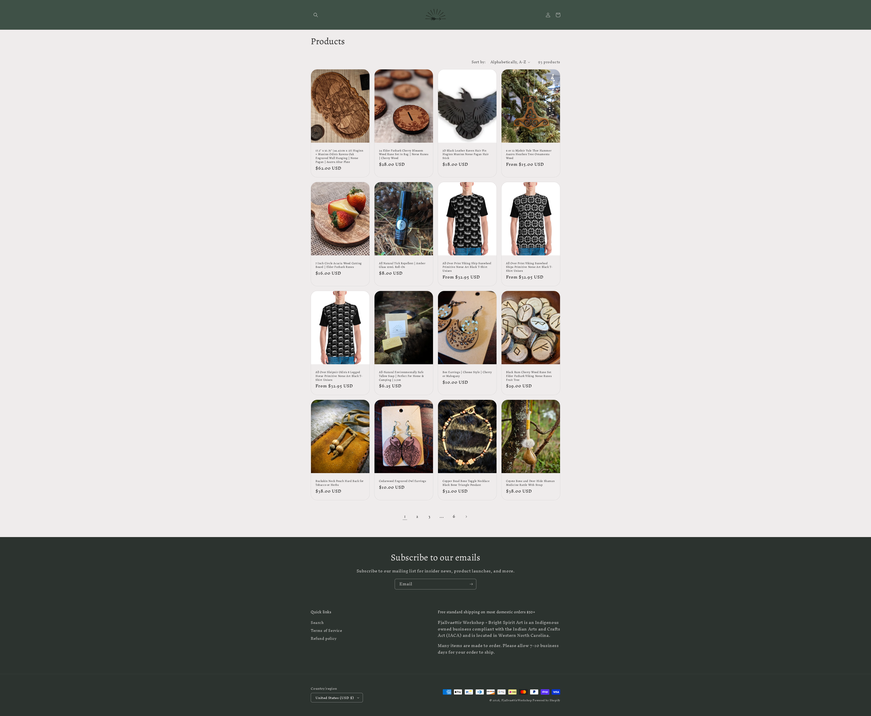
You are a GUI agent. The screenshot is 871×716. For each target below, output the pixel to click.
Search (317, 623)
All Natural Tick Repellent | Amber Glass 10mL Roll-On (402, 265)
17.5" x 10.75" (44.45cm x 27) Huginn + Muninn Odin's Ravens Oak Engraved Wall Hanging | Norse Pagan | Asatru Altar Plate (339, 156)
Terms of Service (326, 631)
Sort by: (479, 62)
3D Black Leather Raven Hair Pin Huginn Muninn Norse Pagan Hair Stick (466, 154)
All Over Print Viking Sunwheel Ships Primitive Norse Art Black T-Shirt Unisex (529, 267)
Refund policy (324, 639)
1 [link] (405, 516)
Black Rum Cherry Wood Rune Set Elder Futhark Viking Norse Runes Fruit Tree (529, 376)
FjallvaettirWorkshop (517, 700)
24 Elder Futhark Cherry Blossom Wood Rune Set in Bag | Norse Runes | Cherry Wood (403, 154)
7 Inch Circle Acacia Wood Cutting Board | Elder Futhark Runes (339, 265)
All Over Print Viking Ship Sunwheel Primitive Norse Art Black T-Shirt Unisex (467, 267)
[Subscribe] (471, 584)
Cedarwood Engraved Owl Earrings (402, 481)
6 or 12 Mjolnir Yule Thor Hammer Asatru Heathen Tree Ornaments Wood (528, 154)
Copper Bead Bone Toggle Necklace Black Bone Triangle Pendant (466, 483)
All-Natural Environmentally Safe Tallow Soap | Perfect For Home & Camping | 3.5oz (401, 376)
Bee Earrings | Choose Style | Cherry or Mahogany (467, 374)
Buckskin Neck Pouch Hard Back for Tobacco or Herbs (340, 483)
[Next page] (466, 517)
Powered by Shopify (546, 700)
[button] (316, 15)
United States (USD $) (335, 697)
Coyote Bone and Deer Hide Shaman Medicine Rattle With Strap (530, 483)
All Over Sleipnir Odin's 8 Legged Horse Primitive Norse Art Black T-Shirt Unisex (339, 376)
